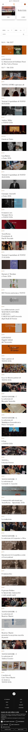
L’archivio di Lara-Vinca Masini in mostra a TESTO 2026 (8, 679)
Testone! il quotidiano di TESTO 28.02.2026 (13, 176)
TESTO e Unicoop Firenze (8, 462)
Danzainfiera (21, 707)
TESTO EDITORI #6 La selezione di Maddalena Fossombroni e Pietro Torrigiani (11, 421)
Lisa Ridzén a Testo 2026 (6, 157)
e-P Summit (7, 707)
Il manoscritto (7, 574)
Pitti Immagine (7, 699)
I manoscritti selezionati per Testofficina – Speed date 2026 (13, 502)
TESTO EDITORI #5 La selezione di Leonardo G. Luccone (9, 482)
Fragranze (21, 704)
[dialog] (14, 721)
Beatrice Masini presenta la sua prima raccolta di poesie (13, 635)
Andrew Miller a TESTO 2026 (7, 122)
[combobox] (26, 711)
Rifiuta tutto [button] (20, 729)
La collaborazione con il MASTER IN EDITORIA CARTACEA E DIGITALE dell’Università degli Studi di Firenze (12, 314)
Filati (21, 702)
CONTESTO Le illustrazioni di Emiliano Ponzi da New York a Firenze (14, 62)
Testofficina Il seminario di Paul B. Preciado (7, 236)
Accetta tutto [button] (8, 729)
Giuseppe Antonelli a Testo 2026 (9, 195)
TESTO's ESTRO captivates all (13, 85)
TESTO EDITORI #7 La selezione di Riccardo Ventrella (9, 399)
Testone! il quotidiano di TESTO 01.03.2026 (13, 103)
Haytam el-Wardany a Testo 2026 (9, 275)
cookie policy (3, 716)
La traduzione (7, 519)
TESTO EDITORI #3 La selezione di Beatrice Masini (9, 614)
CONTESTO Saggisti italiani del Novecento (7, 340)
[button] (14, 727)
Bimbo (7, 702)
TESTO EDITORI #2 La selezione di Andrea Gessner (9, 656)
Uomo (21, 699)
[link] (25, 4)
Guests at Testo (7, 139)
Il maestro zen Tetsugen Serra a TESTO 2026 (7, 215)
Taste (7, 704)
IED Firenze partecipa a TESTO (13, 293)
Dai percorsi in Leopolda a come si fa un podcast (13, 556)
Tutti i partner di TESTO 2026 (8, 360)
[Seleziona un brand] (14, 4)
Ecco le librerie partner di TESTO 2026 (11, 379)
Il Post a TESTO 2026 (7, 443)
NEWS (8, 17)
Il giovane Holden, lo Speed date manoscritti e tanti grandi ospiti (11, 593)
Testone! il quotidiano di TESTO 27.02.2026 (13, 256)
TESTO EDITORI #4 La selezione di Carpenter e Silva (14, 537)
